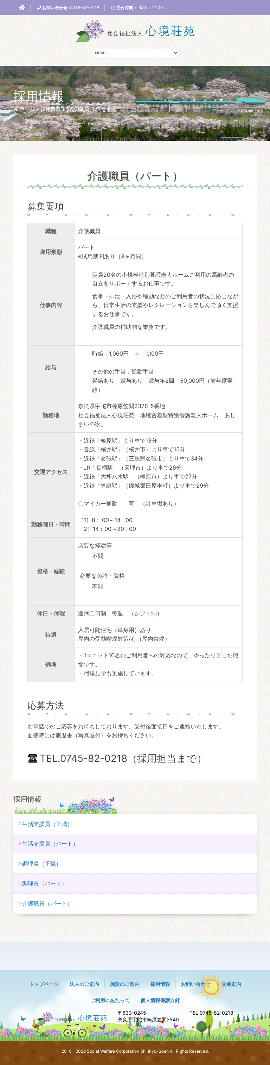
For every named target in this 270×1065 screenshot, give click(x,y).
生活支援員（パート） (50, 843)
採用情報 (50, 109)
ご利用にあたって (110, 1000)
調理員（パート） (44, 883)
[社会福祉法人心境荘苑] (135, 30)
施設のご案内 (125, 984)
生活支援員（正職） (47, 823)
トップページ (44, 984)
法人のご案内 (84, 984)
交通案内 (231, 984)
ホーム (27, 109)
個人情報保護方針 (160, 1000)
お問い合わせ (196, 984)
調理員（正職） (42, 863)
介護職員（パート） (47, 903)
